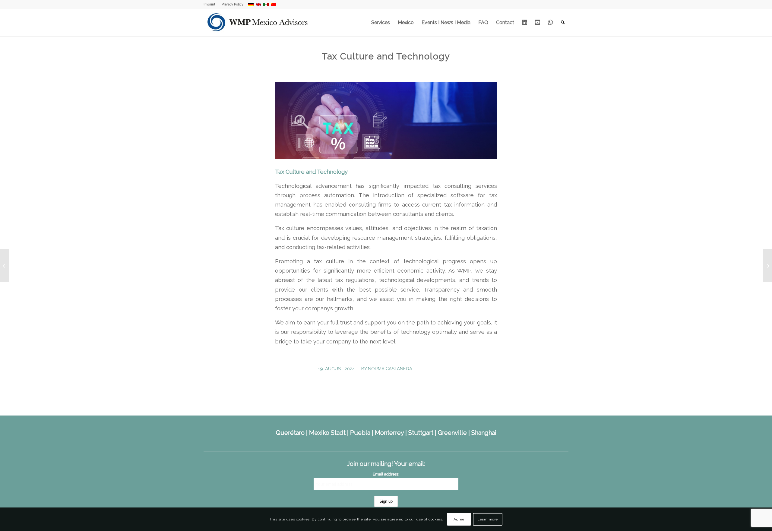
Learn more (487, 519)
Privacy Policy (232, 4)
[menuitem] (211, 4)
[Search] (563, 22)
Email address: (386, 474)
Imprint (209, 4)
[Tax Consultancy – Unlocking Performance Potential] (4, 265)
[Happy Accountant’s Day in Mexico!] (767, 265)
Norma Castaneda (390, 368)
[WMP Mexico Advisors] (258, 22)
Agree (459, 519)
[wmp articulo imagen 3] (386, 120)
